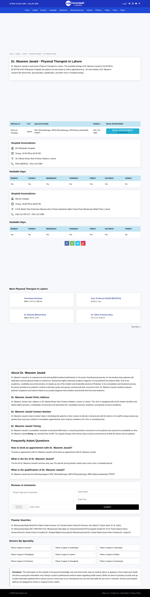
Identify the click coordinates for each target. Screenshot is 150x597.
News (115, 10)
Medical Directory (77, 10)
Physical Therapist (35, 54)
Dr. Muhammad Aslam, (20, 529)
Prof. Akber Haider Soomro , (45, 525)
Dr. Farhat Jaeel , (104, 525)
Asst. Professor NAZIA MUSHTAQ (106, 298)
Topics (122, 10)
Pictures (98, 10)
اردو (125, 4)
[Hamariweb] (75, 4)
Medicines (63, 10)
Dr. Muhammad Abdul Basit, (22, 525)
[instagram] (83, 243)
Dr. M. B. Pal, (108, 529)
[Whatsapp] (72, 243)
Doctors (43, 10)
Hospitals (53, 10)
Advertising (124, 593)
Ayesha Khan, (17, 532)
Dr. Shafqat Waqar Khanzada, (58, 532)
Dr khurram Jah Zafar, (87, 525)
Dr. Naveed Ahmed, (75, 529)
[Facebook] (67, 243)
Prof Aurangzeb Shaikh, (93, 529)
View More (135, 327)
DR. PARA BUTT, (37, 529)
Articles (89, 10)
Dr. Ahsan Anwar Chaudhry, (34, 532)
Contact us (115, 593)
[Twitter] (77, 243)
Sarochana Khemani (33, 298)
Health (35, 10)
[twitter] (139, 3)
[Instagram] (133, 3)
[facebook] (129, 3)
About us (105, 593)
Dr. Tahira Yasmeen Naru (102, 315)
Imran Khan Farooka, (111, 532)
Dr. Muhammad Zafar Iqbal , (55, 529)
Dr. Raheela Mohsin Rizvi (35, 315)
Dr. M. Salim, (116, 525)
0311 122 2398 (36, 164)
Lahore (24, 54)
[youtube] (136, 3)
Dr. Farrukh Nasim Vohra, (67, 525)
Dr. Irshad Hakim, (95, 532)
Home (27, 10)
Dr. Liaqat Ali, (125, 532)
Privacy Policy (135, 593)
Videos (107, 10)
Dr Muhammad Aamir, (79, 532)
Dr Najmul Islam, (121, 529)
